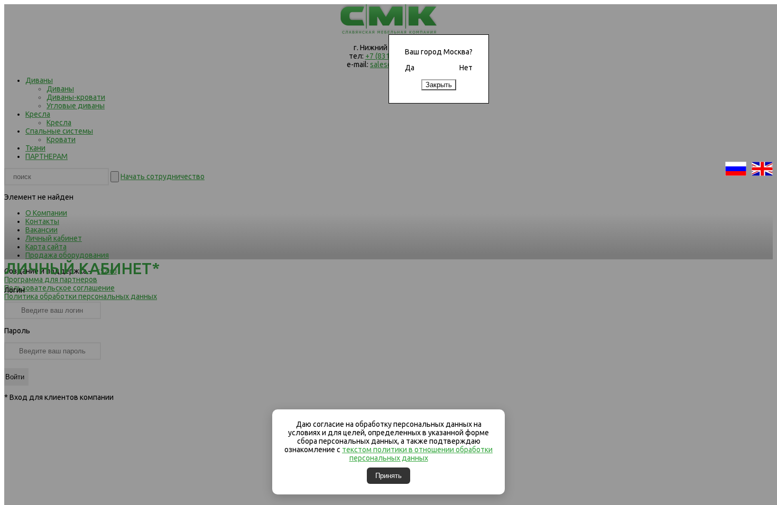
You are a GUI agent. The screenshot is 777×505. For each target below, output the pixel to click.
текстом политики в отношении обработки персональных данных (417, 453)
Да (409, 67)
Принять (388, 476)
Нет (466, 67)
